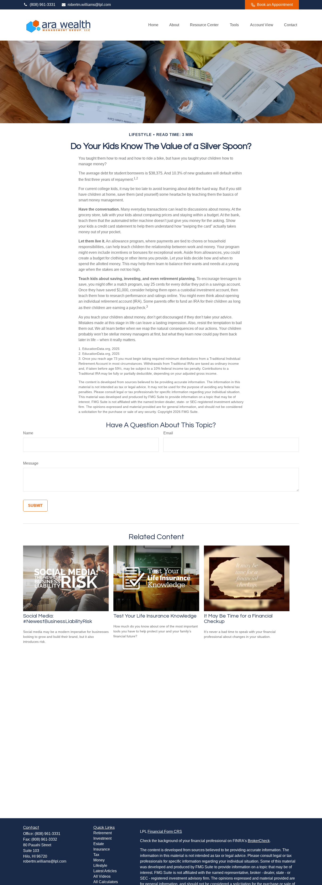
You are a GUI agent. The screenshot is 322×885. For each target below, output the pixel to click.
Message (30, 463)
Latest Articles (105, 871)
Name (28, 433)
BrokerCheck (259, 841)
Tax (96, 855)
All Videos (102, 876)
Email (168, 433)
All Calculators (105, 882)
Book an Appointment (275, 5)
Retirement (102, 833)
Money (99, 860)
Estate (98, 844)
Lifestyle (100, 866)
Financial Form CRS (165, 832)
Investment (102, 838)
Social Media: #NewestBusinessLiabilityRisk (57, 618)
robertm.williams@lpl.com (89, 5)
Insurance (101, 849)
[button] (153, 25)
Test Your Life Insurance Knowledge (155, 616)
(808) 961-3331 (42, 5)
